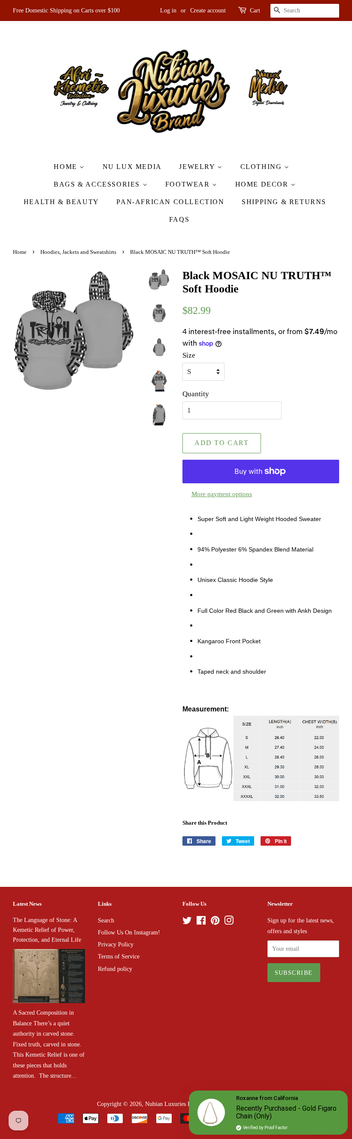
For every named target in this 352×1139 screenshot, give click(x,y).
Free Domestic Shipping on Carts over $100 (66, 10)
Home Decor (263, 184)
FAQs (179, 219)
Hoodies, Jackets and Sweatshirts (78, 252)
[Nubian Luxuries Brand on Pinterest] (215, 922)
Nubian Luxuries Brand (173, 1103)
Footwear (188, 184)
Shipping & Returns (284, 201)
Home (66, 166)
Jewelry (198, 166)
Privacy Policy (116, 944)
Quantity (195, 394)
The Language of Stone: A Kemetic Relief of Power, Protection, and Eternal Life (47, 929)
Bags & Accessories (98, 184)
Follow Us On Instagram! (129, 932)
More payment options (221, 494)
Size (188, 355)
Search (106, 920)
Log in (168, 10)
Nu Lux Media (132, 166)
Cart (255, 10)
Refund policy (115, 968)
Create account (208, 10)
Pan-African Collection (170, 201)
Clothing (262, 166)
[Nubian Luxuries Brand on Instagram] (229, 922)
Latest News (27, 904)
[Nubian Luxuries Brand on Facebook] (201, 922)
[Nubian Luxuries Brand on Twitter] (187, 922)
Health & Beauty (61, 201)
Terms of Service (119, 956)
